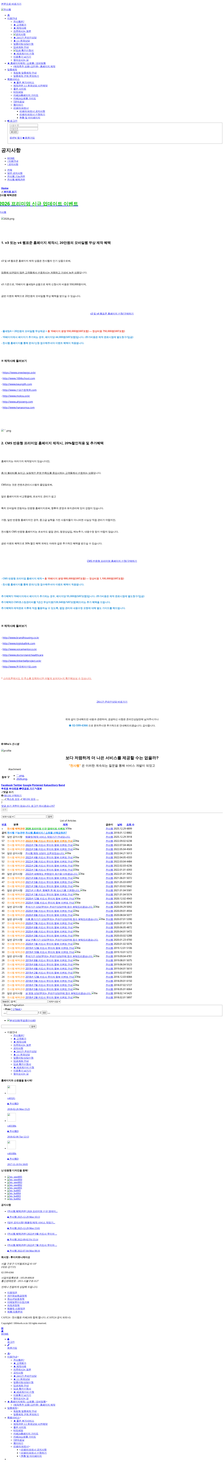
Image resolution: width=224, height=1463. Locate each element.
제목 (65, 824)
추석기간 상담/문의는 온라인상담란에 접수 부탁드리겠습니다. (59, 906)
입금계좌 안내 (21, 47)
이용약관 (12, 1292)
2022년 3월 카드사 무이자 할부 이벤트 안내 (49, 861)
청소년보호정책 (15, 1299)
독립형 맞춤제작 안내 (25, 73)
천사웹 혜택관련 (16, 179)
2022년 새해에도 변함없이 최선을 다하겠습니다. (51, 874)
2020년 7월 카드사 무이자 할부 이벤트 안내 (49, 923)
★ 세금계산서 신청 (23, 53)
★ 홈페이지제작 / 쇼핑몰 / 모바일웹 (26, 63)
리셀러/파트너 (21, 108)
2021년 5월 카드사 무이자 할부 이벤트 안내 (49, 882)
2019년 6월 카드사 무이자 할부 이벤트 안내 (49, 964)
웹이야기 (18, 105)
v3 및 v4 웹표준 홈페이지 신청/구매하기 (112, 313)
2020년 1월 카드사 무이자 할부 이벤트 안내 (49, 944)
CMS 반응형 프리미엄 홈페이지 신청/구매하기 (112, 561)
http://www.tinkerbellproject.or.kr (22, 660)
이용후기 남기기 (22, 57)
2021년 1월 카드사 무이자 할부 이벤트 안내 (49, 894)
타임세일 (18, 92)
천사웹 (109, 828)
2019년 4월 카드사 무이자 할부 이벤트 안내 (49, 968)
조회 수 (130, 824)
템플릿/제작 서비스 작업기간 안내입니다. (47, 836)
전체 (9, 170)
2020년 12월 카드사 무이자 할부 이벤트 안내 (50, 898)
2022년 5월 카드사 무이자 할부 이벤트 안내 (49, 849)
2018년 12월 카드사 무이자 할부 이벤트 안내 (50, 976)
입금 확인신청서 (22, 1064)
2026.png (21, 779)
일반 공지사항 (15, 173)
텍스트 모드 (12, 799)
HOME (11, 158)
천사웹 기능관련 (16, 176)
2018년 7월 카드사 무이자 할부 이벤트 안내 (49, 985)
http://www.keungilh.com (17, 384)
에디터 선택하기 (12, 795)
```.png (20, 775)
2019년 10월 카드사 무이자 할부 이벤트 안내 (50, 952)
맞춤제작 (12, 69)
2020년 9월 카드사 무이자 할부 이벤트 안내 (49, 911)
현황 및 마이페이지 (30, 117)
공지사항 (18, 1048)
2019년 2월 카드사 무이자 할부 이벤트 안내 (49, 972)
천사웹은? (18, 21)
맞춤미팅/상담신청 (23, 44)
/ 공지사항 (12, 164)
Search (5, 1001)
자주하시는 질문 (22, 31)
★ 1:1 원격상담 (21, 40)
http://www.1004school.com (19, 378)
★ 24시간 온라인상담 (25, 37)
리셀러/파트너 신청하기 (32, 114)
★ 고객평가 (19, 24)
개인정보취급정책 (17, 1295)
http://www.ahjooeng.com (18, 401)
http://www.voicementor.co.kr (20, 649)
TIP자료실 (18, 101)
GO (44, 1012)
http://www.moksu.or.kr (16, 396)
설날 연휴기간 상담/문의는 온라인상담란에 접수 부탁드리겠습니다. (61, 939)
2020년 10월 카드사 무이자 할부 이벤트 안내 (50, 902)
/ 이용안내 (12, 161)
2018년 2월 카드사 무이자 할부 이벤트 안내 (49, 997)
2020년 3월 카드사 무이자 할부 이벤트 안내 (49, 935)
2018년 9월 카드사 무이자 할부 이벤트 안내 (49, 981)
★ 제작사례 (19, 28)
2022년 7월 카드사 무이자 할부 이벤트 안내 (49, 845)
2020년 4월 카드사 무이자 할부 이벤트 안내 (49, 931)
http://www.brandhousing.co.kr (21, 637)
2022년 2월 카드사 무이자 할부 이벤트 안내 (49, 865)
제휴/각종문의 (15, 1311)
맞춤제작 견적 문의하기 (26, 76)
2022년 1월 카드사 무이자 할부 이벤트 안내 (49, 869)
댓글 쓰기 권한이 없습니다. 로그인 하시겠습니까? (28, 806)
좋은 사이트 (19, 89)
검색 (50, 816)
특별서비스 (13, 79)
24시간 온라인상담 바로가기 (112, 701)
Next (18, 1009)
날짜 (119, 824)
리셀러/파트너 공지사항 (32, 111)
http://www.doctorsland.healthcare (23, 655)
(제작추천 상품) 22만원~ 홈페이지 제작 (34, 66)
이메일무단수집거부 (18, 1302)
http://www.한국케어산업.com (20, 666)
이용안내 (12, 18)
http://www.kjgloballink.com (19, 643)
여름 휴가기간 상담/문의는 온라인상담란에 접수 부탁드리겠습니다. (62, 919)
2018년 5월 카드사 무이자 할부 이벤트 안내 (49, 989)
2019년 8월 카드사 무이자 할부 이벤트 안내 (49, 960)
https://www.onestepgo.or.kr (19, 372)
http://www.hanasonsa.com (19, 407)
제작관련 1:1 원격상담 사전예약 (30, 85)
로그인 (13, 121)
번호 (4, 824)
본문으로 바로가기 (11, 4)
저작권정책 (13, 1305)
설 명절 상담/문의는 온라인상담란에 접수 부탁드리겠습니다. (58, 993)
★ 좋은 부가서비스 (23, 82)
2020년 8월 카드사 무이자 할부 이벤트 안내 (49, 915)
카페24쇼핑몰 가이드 (24, 98)
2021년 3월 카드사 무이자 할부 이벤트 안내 (49, 886)
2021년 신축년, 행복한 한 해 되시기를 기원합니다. (52, 890)
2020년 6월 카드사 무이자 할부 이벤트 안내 (49, 927)
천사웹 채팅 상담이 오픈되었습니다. (45, 853)
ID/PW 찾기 (16, 137)
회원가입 (29, 137)
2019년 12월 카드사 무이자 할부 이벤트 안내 (50, 948)
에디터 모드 (28, 799)
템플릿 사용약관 (16, 1308)
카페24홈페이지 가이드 (25, 95)
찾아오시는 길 (21, 60)
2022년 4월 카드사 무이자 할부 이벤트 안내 (49, 857)
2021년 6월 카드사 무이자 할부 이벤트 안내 (49, 878)
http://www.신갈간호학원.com (20, 390)
